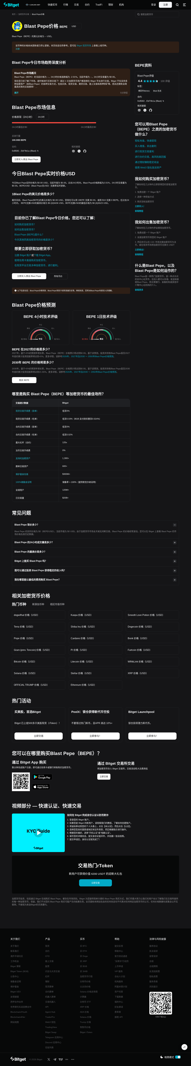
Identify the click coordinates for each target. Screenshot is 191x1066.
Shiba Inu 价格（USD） (83, 626)
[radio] (144, 81)
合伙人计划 (120, 976)
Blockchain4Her (17, 1017)
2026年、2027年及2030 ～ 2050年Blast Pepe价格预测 (87, 356)
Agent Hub (50, 1012)
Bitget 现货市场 (84, 45)
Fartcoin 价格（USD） (140, 650)
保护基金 (14, 986)
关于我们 (14, 946)
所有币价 (58, 276)
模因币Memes (144, 91)
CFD (47, 956)
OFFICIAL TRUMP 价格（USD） (31, 685)
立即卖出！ (140, 249)
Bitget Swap (50, 1032)
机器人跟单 (50, 997)
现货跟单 (49, 986)
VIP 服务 (119, 971)
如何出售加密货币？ (25, 229)
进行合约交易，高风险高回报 (150, 157)
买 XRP (83, 961)
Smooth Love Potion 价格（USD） (146, 615)
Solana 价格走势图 (89, 991)
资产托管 (119, 991)
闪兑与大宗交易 (52, 971)
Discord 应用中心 (53, 1042)
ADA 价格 (84, 1012)
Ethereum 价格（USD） (83, 685)
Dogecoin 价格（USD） (140, 626)
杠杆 (47, 976)
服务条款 (153, 981)
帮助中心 (119, 951)
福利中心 (119, 1002)
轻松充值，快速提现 (145, 140)
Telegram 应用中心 (54, 1037)
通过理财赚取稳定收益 (147, 162)
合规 (151, 961)
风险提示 (153, 986)
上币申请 (119, 966)
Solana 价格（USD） (25, 673)
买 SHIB (83, 971)
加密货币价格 (23, 14)
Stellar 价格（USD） (82, 673)
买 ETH (83, 951)
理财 (47, 981)
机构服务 (119, 981)
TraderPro (50, 1017)
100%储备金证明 (23, 482)
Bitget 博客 (15, 966)
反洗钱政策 (154, 971)
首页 (14, 14)
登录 (153, 4)
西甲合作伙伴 (16, 1002)
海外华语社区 (16, 956)
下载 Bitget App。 (43, 255)
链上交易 (49, 961)
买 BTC (83, 946)
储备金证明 (15, 981)
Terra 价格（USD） (24, 626)
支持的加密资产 (23, 458)
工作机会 (14, 961)
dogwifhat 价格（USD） (27, 615)
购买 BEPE (24, 380)
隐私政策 (153, 976)
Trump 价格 (85, 1022)
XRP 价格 (84, 1007)
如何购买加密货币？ (25, 224)
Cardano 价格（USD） (83, 638)
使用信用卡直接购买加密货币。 (31, 260)
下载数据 (119, 997)
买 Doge (84, 956)
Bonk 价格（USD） (138, 638)
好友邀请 (119, 1007)
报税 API (119, 1017)
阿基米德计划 (121, 986)
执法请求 (153, 951)
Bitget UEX (15, 991)
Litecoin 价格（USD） (82, 661)
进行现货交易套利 (144, 151)
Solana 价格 (85, 1017)
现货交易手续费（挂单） (27, 411)
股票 (47, 966)
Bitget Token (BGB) (19, 971)
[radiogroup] (150, 81)
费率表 (118, 1012)
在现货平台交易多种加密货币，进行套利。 (37, 265)
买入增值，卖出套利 (145, 146)
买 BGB (83, 966)
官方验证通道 (121, 956)
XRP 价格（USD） (138, 673)
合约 (47, 951)
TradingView (51, 1027)
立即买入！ (140, 206)
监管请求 (153, 956)
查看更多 (139, 290)
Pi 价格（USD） (79, 650)
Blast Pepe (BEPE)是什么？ (29, 234)
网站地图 (14, 1022)
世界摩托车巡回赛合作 (20, 1007)
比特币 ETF (85, 1002)
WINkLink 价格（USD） (140, 661)
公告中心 (14, 976)
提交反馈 (119, 946)
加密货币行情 (86, 976)
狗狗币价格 (85, 1027)
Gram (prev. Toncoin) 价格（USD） (32, 650)
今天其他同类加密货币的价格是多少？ (34, 239)
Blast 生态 (157, 91)
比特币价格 (85, 981)
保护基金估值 (22, 474)
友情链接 (14, 997)
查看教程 (139, 211)
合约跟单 (49, 991)
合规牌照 (153, 966)
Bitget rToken (86, 1032)
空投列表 (49, 1047)
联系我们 (14, 951)
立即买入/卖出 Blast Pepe (26, 159)
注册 (165, 4)
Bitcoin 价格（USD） (25, 661)
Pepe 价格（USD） (24, 638)
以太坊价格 (85, 986)
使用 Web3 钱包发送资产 (148, 167)
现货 (47, 946)
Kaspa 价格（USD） (82, 615)
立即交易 (104, 776)
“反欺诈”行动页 (122, 961)
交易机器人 (50, 1002)
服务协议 (153, 946)
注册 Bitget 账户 (22, 255)
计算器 (83, 997)
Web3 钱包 (50, 1022)
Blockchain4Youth (18, 1012)
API (46, 1007)
